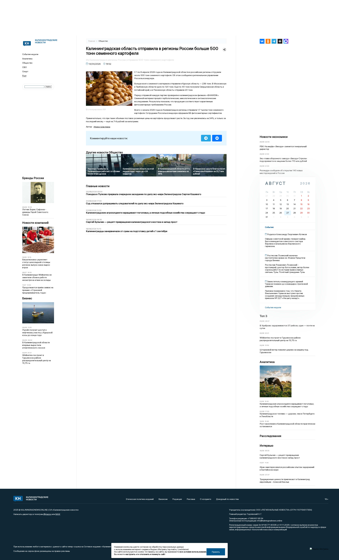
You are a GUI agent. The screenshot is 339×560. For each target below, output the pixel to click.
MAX (57, 514)
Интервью (266, 445)
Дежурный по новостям (227, 499)
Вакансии (163, 499)
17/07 (24, 285)
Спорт (25, 71)
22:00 (267, 142)
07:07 (267, 475)
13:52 (267, 345)
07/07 (262, 463)
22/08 (24, 353)
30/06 (262, 475)
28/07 (24, 272)
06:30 (267, 451)
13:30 (29, 285)
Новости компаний (35, 222)
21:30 (267, 154)
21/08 (262, 401)
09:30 (30, 340)
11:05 (30, 327)
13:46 (267, 421)
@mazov (47, 514)
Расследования (270, 436)
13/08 (262, 421)
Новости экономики (274, 137)
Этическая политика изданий (140, 499)
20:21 (30, 353)
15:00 (30, 207)
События (269, 227)
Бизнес (27, 298)
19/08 (262, 451)
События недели (30, 54)
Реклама (191, 499)
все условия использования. (193, 551)
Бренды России (33, 178)
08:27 (267, 321)
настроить (130, 554)
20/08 (262, 411)
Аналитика (27, 58)
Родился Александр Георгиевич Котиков (287, 234)
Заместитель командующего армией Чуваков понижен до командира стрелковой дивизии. (286, 284)
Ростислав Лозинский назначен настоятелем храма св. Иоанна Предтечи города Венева (285, 258)
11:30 (267, 463)
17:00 (267, 411)
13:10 (29, 257)
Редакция (177, 499)
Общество (27, 62)
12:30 (267, 401)
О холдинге (205, 499)
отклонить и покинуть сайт (152, 554)
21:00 (267, 166)
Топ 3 (263, 316)
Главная (91, 41)
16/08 (24, 257)
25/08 (262, 321)
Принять (216, 551)
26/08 (24, 207)
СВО (24, 67)
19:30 (30, 272)
